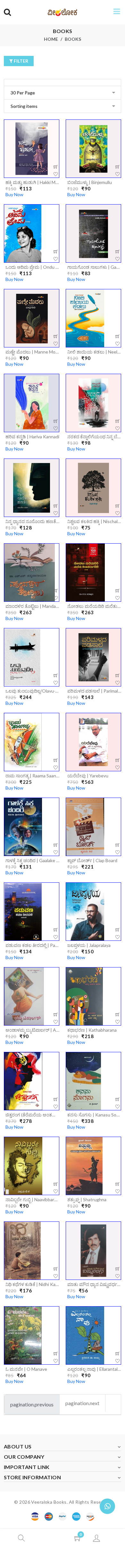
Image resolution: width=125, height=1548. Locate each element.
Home (51, 39)
